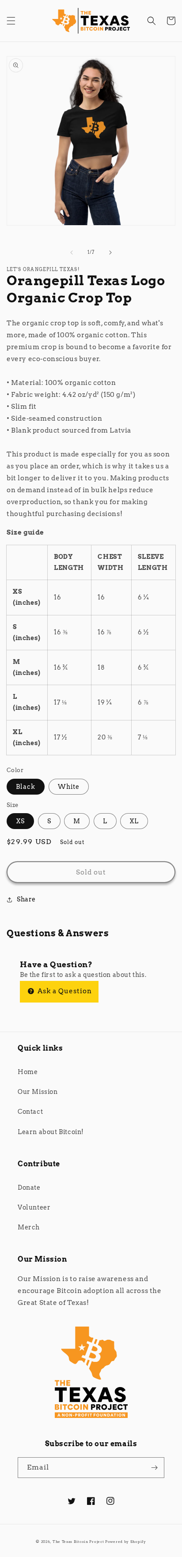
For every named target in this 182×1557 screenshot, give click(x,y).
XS (20, 821)
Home (28, 1071)
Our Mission (38, 1091)
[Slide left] (71, 252)
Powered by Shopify (125, 1541)
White (69, 786)
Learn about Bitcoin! (51, 1131)
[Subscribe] (154, 1467)
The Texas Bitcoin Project (78, 1541)
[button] (11, 20)
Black (25, 786)
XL (134, 821)
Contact (30, 1111)
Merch (29, 1227)
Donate (29, 1187)
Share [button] (26, 899)
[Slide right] (110, 252)
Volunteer (34, 1207)
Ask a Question (64, 991)
